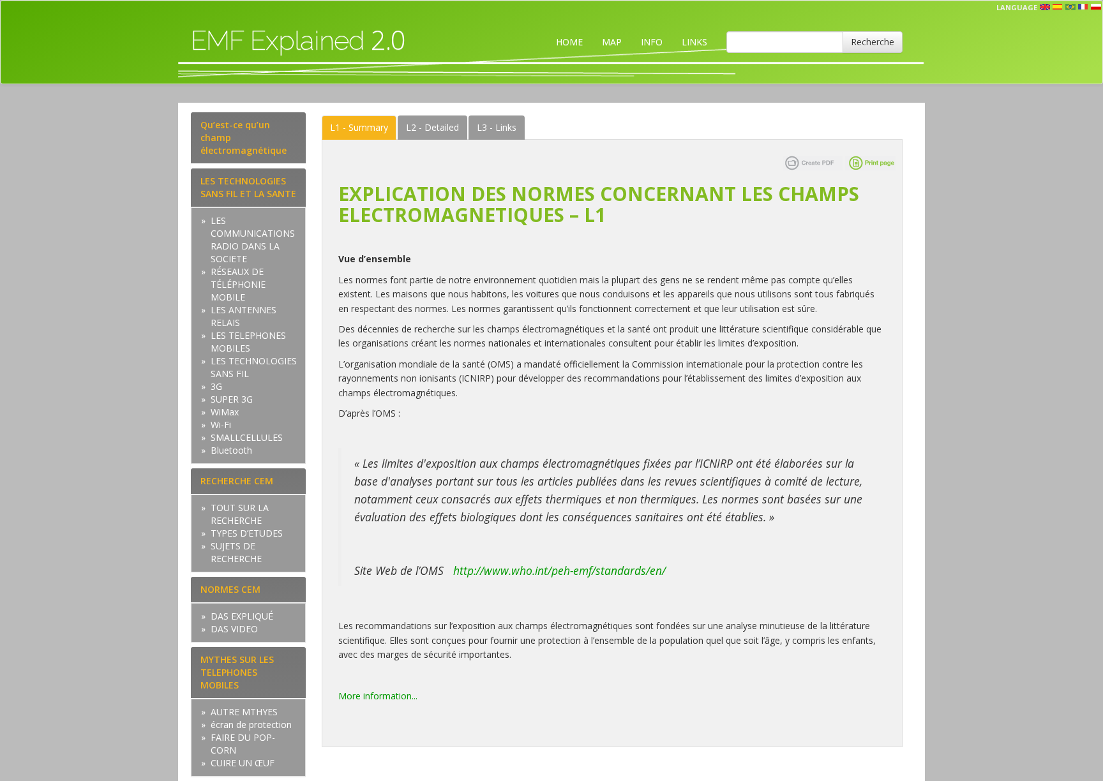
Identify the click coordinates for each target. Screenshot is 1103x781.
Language (1016, 7)
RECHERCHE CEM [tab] (236, 481)
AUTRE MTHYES (244, 712)
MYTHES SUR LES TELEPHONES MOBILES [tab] (237, 672)
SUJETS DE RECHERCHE (236, 552)
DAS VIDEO (234, 629)
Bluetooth (231, 450)
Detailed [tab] (432, 127)
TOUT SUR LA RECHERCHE (240, 514)
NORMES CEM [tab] (230, 589)
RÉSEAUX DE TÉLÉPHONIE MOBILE (238, 284)
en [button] (1045, 7)
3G (216, 386)
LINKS (694, 42)
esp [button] (1058, 7)
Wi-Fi (221, 425)
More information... (377, 696)
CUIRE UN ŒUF (242, 763)
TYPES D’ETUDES (247, 533)
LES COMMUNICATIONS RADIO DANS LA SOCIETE (253, 239)
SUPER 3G (232, 399)
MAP (612, 42)
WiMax (225, 412)
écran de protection (251, 724)
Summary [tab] (359, 127)
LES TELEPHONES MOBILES (248, 341)
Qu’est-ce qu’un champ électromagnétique (243, 137)
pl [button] (1096, 7)
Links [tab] (496, 127)
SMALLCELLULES (247, 437)
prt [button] (1070, 7)
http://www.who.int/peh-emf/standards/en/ (561, 570)
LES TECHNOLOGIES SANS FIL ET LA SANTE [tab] (248, 187)
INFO (652, 42)
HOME (569, 42)
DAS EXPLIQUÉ (242, 616)
